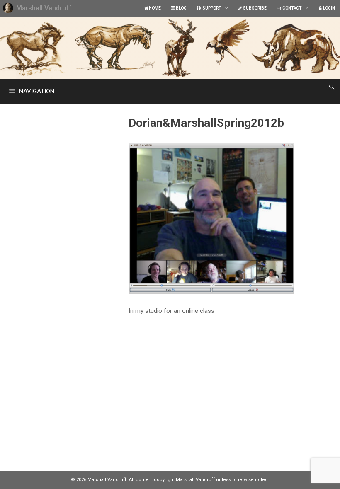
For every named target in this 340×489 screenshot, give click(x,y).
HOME (154, 8)
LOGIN (328, 8)
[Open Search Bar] (332, 87)
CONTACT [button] (291, 8)
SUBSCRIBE (254, 8)
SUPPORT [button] (211, 8)
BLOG (181, 8)
